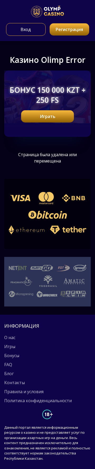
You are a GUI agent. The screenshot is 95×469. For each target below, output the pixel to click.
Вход (26, 29)
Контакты (14, 382)
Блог (9, 373)
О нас (9, 337)
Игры (9, 346)
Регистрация (69, 29)
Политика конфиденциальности (38, 401)
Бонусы (11, 355)
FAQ (8, 364)
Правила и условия (24, 392)
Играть (47, 116)
